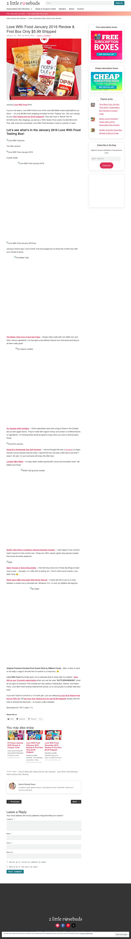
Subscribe (106, 165)
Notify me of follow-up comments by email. (28, 862)
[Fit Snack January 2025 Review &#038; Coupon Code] (15, 735)
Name (9, 834)
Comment (11, 819)
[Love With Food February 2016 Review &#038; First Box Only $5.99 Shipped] (34, 735)
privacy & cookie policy (86, 933)
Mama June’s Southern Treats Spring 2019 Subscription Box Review (109, 121)
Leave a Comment (44, 36)
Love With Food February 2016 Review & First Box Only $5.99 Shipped (34, 747)
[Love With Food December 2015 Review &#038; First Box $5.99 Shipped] (53, 735)
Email (10, 843)
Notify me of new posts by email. (24, 867)
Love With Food (20, 104)
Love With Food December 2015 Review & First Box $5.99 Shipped (53, 746)
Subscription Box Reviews (18, 774)
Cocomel (69, 449)
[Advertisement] (106, 191)
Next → (76, 802)
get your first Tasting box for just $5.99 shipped (45, 698)
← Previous (14, 802)
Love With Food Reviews (67, 771)
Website (10, 852)
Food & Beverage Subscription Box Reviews (37, 771)
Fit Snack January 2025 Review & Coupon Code (15, 745)
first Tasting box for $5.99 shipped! (28, 116)
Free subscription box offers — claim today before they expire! (27, 13)
